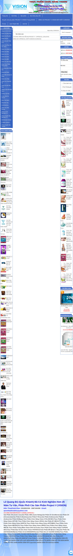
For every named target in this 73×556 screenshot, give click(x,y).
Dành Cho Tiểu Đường (5, 108)
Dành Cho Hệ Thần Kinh (6, 41)
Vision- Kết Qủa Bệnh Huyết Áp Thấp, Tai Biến (68, 266)
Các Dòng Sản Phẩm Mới (7, 69)
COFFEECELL (5, 105)
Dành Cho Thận (5, 79)
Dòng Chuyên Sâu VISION (6, 125)
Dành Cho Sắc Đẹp (6, 61)
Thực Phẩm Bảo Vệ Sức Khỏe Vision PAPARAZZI (24, 529)
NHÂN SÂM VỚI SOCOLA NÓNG (48, 542)
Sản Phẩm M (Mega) (16, 519)
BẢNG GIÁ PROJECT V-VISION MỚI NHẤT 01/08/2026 (54, 20)
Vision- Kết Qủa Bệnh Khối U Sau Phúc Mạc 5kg (69, 151)
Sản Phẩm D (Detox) (48, 517)
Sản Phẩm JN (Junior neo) (12, 515)
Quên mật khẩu (64, 74)
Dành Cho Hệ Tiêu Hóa (6, 86)
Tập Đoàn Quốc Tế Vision (8, 385)
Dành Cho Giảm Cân (7, 49)
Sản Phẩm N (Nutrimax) (21, 517)
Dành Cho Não (5, 51)
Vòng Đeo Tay (5, 102)
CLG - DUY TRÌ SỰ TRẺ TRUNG (9, 144)
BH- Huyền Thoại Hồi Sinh (9, 269)
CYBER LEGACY (6, 122)
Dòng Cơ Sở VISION (7, 31)
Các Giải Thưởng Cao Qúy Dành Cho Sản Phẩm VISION (6, 223)
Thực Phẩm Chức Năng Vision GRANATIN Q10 (32, 536)
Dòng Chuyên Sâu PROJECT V (6, 116)
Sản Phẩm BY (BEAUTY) (53, 521)
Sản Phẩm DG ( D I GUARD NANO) (48, 532)
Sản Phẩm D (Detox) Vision (9, 339)
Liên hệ (25, 24)
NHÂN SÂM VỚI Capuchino (27, 542)
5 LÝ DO (8, 133)
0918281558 (25, 508)
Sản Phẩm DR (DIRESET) (20, 538)
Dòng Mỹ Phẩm (5, 72)
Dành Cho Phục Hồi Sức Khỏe (6, 46)
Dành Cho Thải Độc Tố (6, 82)
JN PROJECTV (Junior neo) (66, 306)
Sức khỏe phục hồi (35, 16)
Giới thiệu (14, 16)
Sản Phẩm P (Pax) (35, 517)
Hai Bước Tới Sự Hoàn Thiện (9, 276)
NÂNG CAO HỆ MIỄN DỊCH (7, 90)
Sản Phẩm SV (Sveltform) (50, 515)
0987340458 (35, 508)
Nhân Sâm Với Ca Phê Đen (6, 282)
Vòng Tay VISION (50, 538)
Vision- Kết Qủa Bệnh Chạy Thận (69, 160)
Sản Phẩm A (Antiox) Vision (9, 330)
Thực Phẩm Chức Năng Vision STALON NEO (38, 519)
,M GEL (50, 536)
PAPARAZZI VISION (6, 120)
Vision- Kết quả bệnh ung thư (68, 171)
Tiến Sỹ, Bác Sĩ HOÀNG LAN (69, 191)
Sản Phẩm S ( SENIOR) (37, 538)
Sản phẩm (23, 16)
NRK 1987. (9, 399)
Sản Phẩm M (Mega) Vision (9, 309)
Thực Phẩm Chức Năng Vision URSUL (31, 521)
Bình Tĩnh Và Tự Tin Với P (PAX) (9, 304)
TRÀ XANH (9, 286)
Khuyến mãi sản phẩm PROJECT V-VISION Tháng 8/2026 (18, 20)
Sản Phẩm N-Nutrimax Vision (9, 348)
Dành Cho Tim (5, 54)
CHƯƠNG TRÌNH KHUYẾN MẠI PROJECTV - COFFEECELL (28, 36)
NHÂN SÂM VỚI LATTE (38, 540)
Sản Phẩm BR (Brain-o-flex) (50, 529)
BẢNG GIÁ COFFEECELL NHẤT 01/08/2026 (24, 39)
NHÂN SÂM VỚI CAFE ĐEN (20, 540)
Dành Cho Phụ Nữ (6, 36)
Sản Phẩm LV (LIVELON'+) (40, 534)
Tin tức (4, 24)
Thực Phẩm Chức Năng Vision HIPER (33, 525)
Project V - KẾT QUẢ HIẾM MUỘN (69, 240)
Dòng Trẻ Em (5, 38)
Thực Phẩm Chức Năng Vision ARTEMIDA (41, 523)
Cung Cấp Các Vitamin (5, 97)
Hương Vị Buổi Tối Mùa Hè (8, 263)
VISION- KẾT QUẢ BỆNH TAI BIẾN (69, 197)
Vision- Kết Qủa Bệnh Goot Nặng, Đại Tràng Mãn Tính (69, 140)
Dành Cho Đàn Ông (6, 33)
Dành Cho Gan (5, 56)
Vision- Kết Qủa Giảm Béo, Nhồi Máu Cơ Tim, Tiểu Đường (69, 277)
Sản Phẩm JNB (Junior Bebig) (32, 515)
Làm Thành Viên (14, 24)
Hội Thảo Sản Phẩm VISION (8, 207)
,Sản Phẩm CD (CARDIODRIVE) (25, 532)
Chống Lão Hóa (5, 93)
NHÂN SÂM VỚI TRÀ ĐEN (55, 540)
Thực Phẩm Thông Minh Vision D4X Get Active (24, 527)
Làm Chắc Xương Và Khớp (7, 75)
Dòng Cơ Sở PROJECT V (5, 112)
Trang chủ (5, 16)
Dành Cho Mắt (5, 59)
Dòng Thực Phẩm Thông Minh (6, 65)
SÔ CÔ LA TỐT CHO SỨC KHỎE (9, 293)
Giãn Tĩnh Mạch (5, 100)
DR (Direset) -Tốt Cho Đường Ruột (9, 363)
